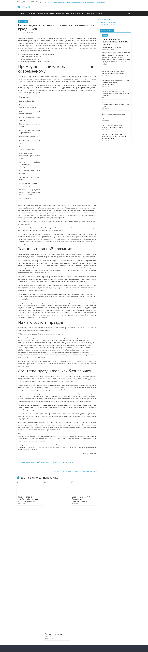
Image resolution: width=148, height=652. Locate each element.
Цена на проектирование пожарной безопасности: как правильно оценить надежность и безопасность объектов (115, 116)
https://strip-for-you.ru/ (107, 24)
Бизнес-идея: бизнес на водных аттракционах (75, 471)
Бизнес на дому (62, 13)
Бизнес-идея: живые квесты (54, 635)
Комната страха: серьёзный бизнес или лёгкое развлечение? (28, 499)
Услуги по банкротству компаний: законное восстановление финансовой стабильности (115, 93)
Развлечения (23, 21)
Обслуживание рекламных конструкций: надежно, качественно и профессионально (73, 2)
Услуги (99, 13)
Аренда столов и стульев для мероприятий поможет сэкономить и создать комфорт (114, 136)
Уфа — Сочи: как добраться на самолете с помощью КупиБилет (113, 126)
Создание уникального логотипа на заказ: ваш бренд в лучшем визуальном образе (115, 105)
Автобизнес (31, 13)
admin (31, 32)
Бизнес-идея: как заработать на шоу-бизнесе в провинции (45, 462)
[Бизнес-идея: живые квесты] (57, 482)
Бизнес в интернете (46, 13)
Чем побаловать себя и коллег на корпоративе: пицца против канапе (114, 72)
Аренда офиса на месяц (108, 22)
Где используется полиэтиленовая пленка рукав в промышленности (115, 42)
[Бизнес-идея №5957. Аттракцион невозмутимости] (84, 482)
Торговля (90, 13)
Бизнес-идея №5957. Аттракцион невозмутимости (81, 499)
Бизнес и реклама (106, 20)
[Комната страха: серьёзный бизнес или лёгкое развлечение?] (30, 482)
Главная (21, 13)
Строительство (77, 13)
